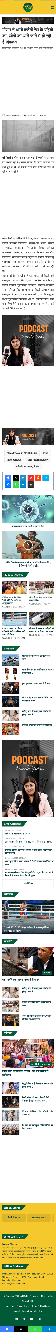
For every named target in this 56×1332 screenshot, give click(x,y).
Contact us (27, 1311)
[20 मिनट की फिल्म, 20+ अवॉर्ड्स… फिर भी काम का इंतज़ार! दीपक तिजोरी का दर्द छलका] (10, 1115)
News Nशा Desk (13, 115)
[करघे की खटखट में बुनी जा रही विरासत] (10, 729)
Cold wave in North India (22, 453)
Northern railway (39, 459)
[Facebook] (8, 478)
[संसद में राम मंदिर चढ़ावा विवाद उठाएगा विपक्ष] (41, 587)
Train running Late (28, 466)
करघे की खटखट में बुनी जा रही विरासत (37, 725)
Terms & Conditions (41, 1306)
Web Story (38, 1311)
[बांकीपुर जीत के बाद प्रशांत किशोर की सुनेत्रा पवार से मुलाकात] (10, 715)
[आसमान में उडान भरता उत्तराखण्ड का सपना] (10, 660)
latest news (14, 459)
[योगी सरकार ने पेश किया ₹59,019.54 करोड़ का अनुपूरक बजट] (14, 587)
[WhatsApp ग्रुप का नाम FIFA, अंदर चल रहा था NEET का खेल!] (10, 701)
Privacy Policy (23, 1306)
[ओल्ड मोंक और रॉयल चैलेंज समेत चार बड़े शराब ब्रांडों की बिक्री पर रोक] (10, 674)
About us (10, 1306)
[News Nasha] (28, 7)
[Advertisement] (28, 81)
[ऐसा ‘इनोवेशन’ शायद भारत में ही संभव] (10, 688)
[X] (16, 478)
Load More (28, 883)
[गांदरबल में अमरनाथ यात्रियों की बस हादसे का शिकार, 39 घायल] (41, 619)
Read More (39, 1257)
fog (47, 453)
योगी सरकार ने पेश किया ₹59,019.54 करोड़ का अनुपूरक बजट (11, 600)
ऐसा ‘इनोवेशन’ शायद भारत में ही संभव (36, 683)
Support (16, 1311)
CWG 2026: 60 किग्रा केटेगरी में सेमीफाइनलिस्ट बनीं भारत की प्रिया (13, 631)
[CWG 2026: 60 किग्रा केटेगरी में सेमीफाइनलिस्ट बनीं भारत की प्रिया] (14, 619)
